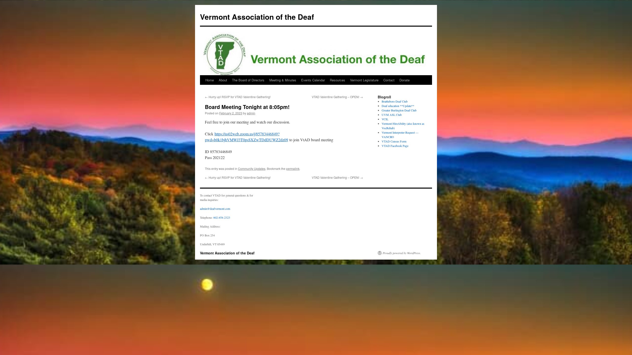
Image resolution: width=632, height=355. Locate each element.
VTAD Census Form (394, 141)
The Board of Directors (248, 80)
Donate (404, 80)
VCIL (385, 119)
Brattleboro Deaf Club (395, 101)
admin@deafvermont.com (215, 209)
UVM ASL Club (392, 115)
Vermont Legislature (364, 80)
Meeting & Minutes (282, 80)
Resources (337, 80)
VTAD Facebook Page (395, 146)
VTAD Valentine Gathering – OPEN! (337, 97)
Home (209, 80)
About (223, 80)
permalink (292, 168)
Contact (389, 80)
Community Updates (251, 168)
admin (251, 113)
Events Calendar (313, 80)
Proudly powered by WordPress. (402, 253)
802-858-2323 (221, 217)
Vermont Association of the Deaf (257, 16)
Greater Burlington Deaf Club (399, 110)
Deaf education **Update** (398, 106)
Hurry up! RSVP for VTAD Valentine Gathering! (238, 97)
